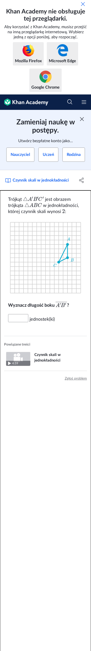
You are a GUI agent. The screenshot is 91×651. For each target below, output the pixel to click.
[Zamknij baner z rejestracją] (82, 119)
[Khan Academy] (24, 102)
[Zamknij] (83, 4)
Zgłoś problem (76, 378)
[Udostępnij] (81, 180)
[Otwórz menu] (84, 102)
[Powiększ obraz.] (45, 257)
